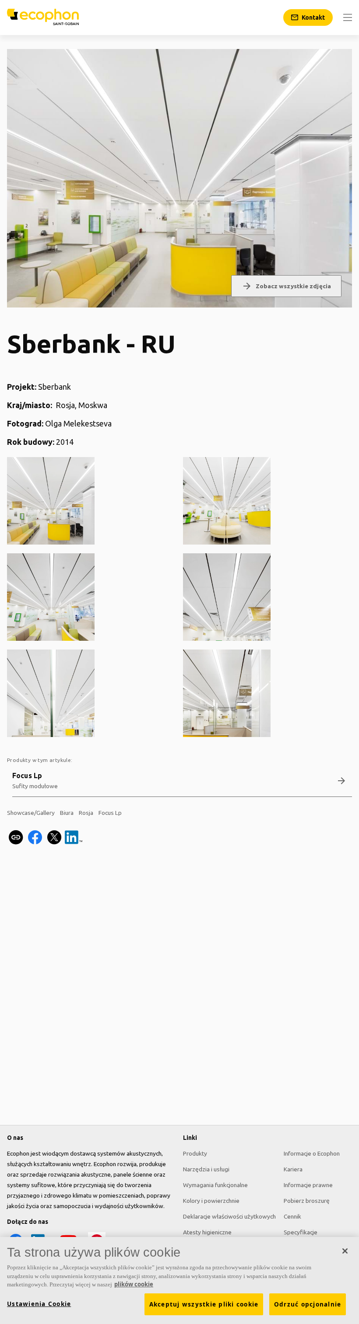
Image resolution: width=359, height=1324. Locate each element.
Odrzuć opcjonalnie (307, 1304)
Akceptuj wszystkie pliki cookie (204, 1304)
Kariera (293, 1169)
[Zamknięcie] (345, 1251)
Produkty (195, 1153)
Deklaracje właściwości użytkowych (229, 1216)
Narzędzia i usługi (206, 1169)
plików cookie (133, 1284)
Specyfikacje (300, 1232)
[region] (179, 1280)
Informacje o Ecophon (312, 1153)
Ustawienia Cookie (39, 1304)
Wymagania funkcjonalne (215, 1184)
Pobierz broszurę (307, 1200)
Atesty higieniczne (207, 1232)
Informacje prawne (308, 1184)
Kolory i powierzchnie (211, 1200)
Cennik (292, 1216)
